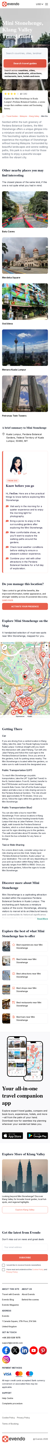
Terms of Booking (10, 1424)
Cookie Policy (38, 1269)
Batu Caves (8, 231)
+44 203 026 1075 (11, 1337)
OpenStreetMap (8, 643)
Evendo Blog (8, 1299)
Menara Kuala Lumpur (14, 369)
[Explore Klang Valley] (25, 1176)
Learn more (7, 600)
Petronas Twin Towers (14, 415)
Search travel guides (25, 63)
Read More (42, 919)
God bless (7, 323)
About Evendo (28, 1294)
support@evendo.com (12, 1343)
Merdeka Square (11, 277)
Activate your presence (25, 606)
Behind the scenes (30, 1299)
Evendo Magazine (10, 1305)
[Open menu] (46, 4)
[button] (25, 677)
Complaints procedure (12, 1403)
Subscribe (25, 1257)
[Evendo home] (13, 1439)
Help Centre (7, 1398)
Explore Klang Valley (25, 1210)
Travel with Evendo (11, 1294)
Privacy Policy (12, 1272)
